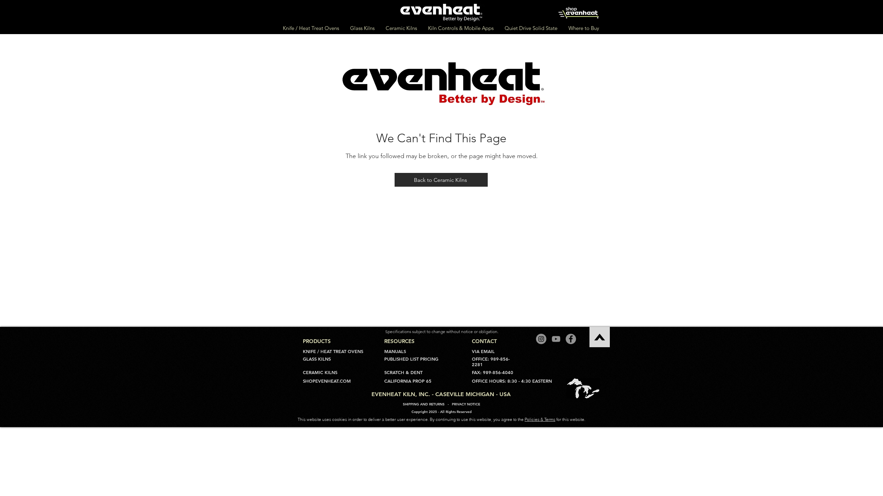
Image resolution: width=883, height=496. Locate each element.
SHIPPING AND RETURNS (424, 404)
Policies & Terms (540, 419)
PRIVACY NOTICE (466, 404)
